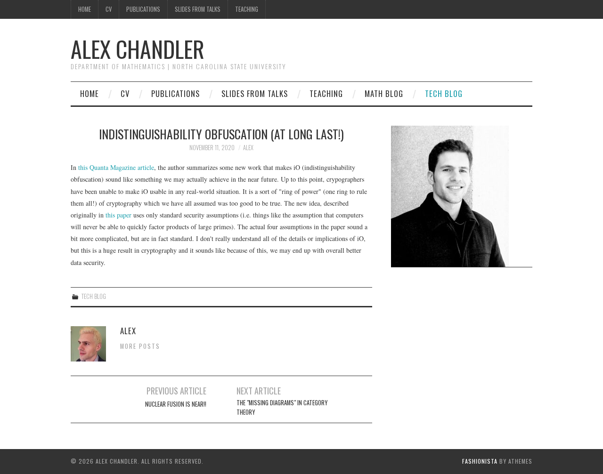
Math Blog (384, 93)
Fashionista (479, 461)
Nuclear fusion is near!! (175, 404)
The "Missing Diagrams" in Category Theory (281, 407)
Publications (143, 9)
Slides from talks (197, 9)
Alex (248, 147)
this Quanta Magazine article (116, 167)
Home (84, 9)
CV (109, 9)
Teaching (246, 9)
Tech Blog (444, 93)
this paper (118, 214)
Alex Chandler (137, 48)
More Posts (140, 346)
